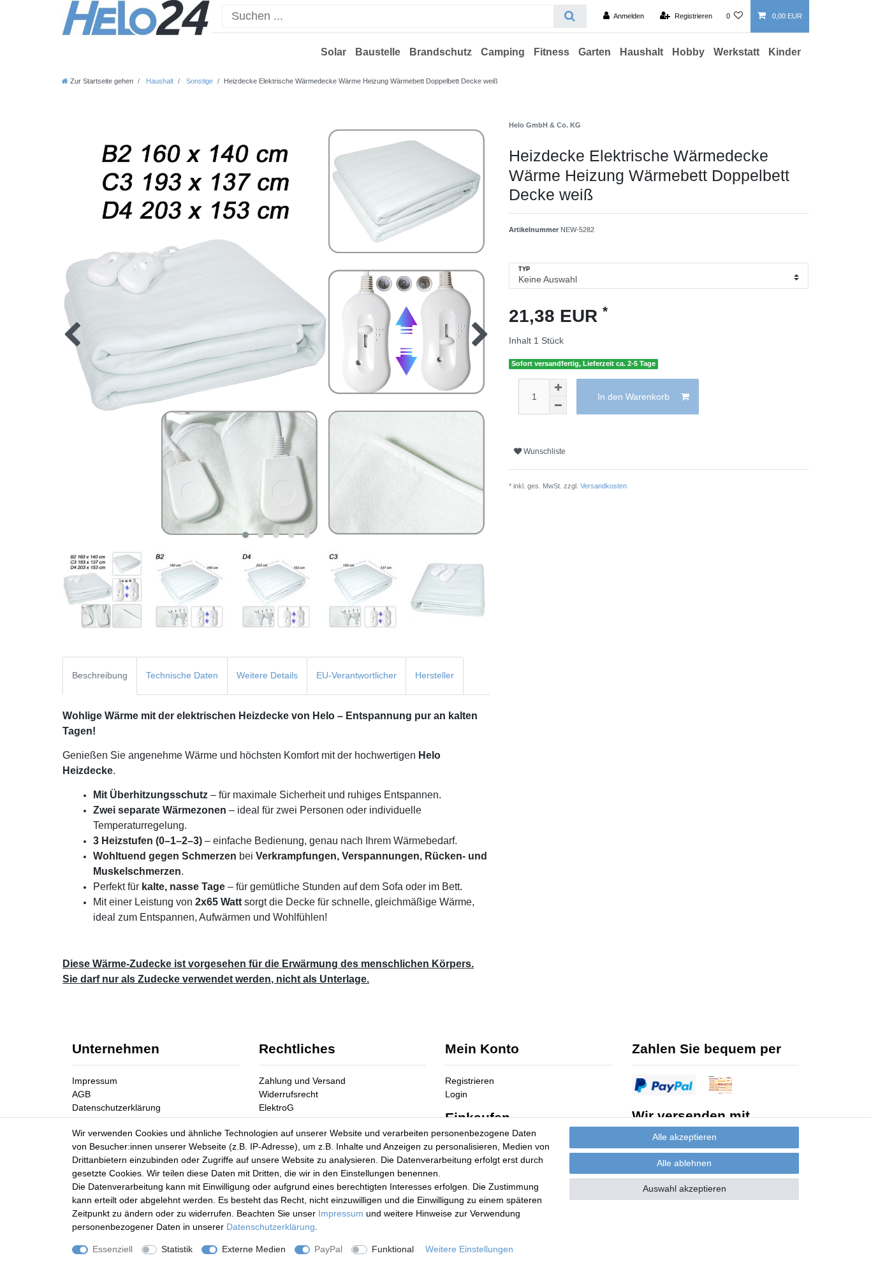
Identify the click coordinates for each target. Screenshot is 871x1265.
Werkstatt (736, 52)
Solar (333, 52)
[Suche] (569, 16)
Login (456, 1094)
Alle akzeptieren (684, 1137)
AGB (81, 1094)
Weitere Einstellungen (469, 1249)
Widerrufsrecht (288, 1094)
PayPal (328, 1249)
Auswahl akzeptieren (684, 1188)
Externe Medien (254, 1249)
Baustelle (377, 52)
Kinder (784, 52)
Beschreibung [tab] (100, 675)
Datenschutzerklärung (116, 1107)
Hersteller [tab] (434, 675)
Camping (503, 52)
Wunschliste (544, 451)
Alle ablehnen (684, 1163)
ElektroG (276, 1107)
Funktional (393, 1249)
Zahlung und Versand (302, 1081)
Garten (594, 52)
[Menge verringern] (558, 405)
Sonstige (198, 81)
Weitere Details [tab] (267, 675)
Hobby (688, 52)
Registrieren (469, 1081)
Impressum (94, 1081)
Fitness (551, 52)
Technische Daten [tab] (182, 675)
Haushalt (641, 52)
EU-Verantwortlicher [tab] (356, 675)
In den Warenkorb (633, 396)
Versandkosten (603, 486)
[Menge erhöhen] (558, 388)
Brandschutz (440, 52)
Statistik (177, 1249)
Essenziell (112, 1249)
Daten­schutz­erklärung (270, 1227)
